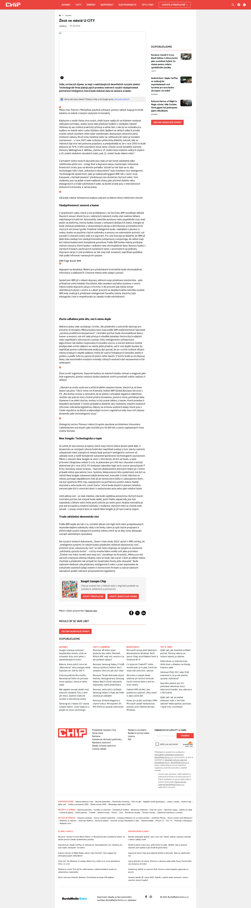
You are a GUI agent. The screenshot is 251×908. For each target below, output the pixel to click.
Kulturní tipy (186, 802)
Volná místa (97, 733)
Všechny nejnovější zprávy (75, 631)
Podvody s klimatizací (183, 821)
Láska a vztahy (173, 802)
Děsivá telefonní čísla (84, 802)
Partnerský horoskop (120, 802)
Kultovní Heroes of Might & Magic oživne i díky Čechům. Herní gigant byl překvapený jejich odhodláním (164, 106)
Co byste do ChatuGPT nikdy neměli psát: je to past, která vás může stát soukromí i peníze (142, 667)
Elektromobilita (127, 5)
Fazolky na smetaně (102, 810)
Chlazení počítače (84, 818)
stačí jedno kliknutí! (121, 99)
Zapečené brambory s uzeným (170, 812)
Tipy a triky (147, 5)
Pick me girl (136, 802)
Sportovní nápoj (170, 810)
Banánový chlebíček (139, 810)
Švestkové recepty (132, 812)
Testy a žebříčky (101, 647)
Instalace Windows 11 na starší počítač (133, 818)
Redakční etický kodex (138, 733)
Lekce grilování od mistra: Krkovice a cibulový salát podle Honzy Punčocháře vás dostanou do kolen (160, 862)
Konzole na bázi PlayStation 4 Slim (125, 821)
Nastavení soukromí (101, 742)
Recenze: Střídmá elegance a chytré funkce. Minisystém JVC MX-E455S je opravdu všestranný (108, 703)
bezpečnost (133, 647)
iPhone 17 (160, 821)
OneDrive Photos (159, 818)
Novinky (66, 5)
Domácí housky (148, 812)
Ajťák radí (62, 804)
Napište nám (91, 611)
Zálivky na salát (185, 810)
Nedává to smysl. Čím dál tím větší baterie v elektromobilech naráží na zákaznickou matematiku (87, 870)
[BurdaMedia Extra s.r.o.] (72, 733)
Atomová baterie (102, 821)
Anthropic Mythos (85, 821)
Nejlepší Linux (65, 823)
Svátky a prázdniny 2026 (78, 804)
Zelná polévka (81, 812)
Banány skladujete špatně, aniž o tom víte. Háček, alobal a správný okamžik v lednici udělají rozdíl (159, 838)
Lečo (121, 812)
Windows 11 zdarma (68, 821)
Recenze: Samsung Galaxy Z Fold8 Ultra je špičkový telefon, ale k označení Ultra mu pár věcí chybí (108, 667)
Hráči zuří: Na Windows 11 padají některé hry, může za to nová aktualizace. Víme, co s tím (89, 862)
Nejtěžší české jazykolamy (154, 802)
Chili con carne (156, 810)
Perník (114, 812)
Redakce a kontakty (137, 730)
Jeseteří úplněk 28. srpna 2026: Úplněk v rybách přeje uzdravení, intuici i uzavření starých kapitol (158, 878)
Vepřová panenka (84, 810)
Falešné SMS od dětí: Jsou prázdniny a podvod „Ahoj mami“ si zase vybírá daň (142, 692)
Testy (78, 5)
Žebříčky (91, 5)
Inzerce (131, 736)
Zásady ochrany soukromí (104, 745)
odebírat (185, 736)
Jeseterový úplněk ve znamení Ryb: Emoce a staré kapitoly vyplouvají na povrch (158, 870)
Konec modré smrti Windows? (180, 818)
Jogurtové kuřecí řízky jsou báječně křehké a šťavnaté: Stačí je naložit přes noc (159, 854)
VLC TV (169, 821)
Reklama (96, 736)
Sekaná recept (103, 812)
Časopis (68, 16)
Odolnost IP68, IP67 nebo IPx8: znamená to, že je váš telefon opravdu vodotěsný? (174, 675)
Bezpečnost (107, 5)
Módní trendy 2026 (98, 804)
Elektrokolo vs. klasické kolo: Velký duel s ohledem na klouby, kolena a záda (175, 664)
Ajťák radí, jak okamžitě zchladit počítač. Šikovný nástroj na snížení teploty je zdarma (175, 653)
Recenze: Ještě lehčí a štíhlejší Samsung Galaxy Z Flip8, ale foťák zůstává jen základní (108, 692)
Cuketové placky (66, 812)
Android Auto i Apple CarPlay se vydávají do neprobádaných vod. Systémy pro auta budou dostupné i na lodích (164, 84)
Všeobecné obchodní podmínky (107, 739)
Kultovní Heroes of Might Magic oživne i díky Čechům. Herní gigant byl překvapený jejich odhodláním (87, 854)
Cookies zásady (99, 749)
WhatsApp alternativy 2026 (119, 804)
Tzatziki (92, 812)
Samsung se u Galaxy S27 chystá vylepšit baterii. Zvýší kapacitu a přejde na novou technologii (74, 706)
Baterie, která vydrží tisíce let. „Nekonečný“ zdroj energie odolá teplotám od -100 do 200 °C (74, 667)
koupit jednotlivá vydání (123, 596)
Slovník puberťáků (102, 802)
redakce (63, 26)
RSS (129, 739)
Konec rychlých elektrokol (104, 818)
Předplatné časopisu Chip (104, 730)
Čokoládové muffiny (121, 810)
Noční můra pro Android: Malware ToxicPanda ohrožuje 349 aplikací (86, 877)
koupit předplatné (93, 596)
